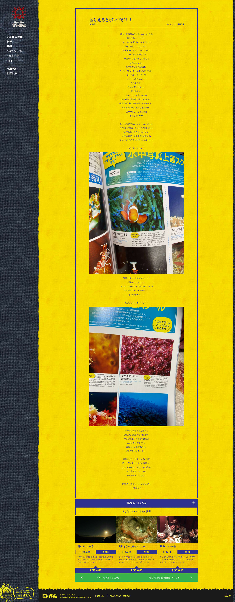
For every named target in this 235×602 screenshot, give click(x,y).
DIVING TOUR (13, 56)
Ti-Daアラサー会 (168, 546)
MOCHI (181, 24)
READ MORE (95, 570)
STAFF (9, 46)
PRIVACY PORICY (115, 596)
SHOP (9, 41)
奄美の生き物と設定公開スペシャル (164, 577)
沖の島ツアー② (85, 546)
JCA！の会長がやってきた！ (109, 577)
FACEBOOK (11, 68)
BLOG (9, 61)
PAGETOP (228, 596)
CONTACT (126, 596)
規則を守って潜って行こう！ (133, 546)
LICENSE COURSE (14, 36)
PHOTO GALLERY (14, 51)
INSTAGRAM (12, 73)
